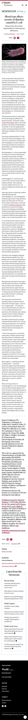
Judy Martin (14, 543)
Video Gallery (5, 691)
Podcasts (4, 688)
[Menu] (26, 4)
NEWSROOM (9, 11)
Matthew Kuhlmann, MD (17, 205)
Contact (4, 702)
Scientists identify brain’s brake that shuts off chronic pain (12, 585)
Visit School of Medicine (8, 566)
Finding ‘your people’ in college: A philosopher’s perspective (11, 619)
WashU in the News (11, 626)
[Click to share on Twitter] (18, 38)
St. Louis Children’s (16, 506)
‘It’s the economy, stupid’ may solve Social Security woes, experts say (13, 646)
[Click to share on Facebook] (15, 38)
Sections (20, 11)
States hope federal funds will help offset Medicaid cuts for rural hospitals (13, 631)
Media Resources (6, 700)
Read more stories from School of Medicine (13, 563)
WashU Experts (9, 603)
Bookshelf (4, 686)
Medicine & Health (7, 551)
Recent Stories (9, 580)
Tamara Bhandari (10, 34)
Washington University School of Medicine (13, 501)
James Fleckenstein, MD (9, 123)
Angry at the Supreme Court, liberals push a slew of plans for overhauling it (13, 639)
